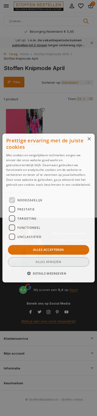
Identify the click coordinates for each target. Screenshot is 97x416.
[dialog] (48, 208)
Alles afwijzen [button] (48, 262)
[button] (48, 273)
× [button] (89, 139)
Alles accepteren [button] (48, 250)
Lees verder (14, 189)
